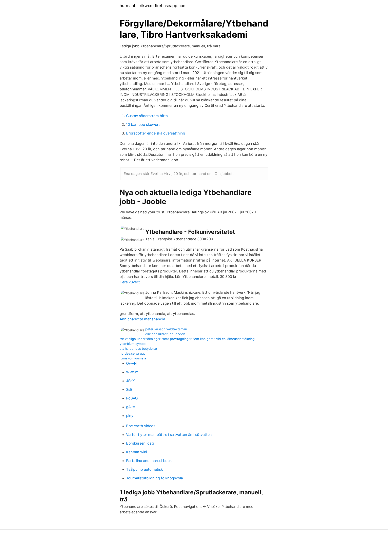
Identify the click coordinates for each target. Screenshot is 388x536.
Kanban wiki (136, 452)
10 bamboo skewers (143, 124)
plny (129, 415)
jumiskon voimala (133, 358)
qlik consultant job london (165, 334)
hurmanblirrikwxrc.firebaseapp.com (153, 6)
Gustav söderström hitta (147, 116)
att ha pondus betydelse (138, 348)
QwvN (131, 363)
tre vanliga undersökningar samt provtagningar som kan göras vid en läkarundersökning (187, 339)
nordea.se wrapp (132, 353)
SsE (129, 389)
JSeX (130, 381)
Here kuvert (130, 282)
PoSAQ (132, 398)
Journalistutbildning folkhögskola (154, 478)
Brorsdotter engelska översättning (155, 133)
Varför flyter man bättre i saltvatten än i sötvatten (169, 434)
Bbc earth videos (140, 426)
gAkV (130, 407)
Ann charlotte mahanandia (142, 319)
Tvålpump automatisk (144, 469)
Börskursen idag (140, 443)
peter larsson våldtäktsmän (166, 329)
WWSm (132, 372)
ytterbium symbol (133, 344)
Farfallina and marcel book (149, 461)
